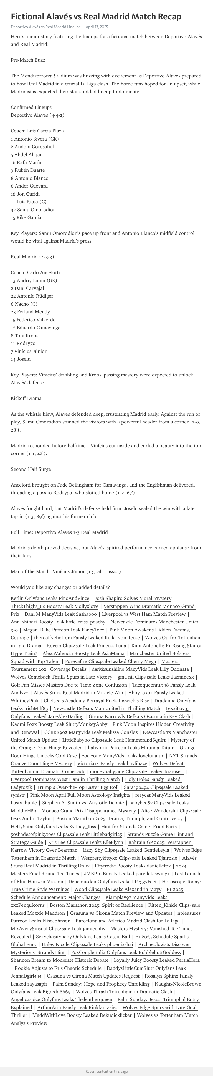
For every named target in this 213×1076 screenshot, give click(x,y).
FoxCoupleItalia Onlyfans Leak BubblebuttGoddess (126, 952)
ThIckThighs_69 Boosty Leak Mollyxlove (54, 606)
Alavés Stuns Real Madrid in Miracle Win (78, 693)
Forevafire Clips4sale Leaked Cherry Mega (110, 661)
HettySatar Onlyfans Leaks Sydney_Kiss (53, 826)
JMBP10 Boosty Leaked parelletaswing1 (126, 873)
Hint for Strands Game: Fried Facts (139, 826)
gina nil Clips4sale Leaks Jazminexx (156, 677)
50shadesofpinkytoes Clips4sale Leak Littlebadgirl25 (66, 834)
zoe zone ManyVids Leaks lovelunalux (123, 756)
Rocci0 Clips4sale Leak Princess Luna (86, 646)
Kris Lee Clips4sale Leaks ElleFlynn (85, 842)
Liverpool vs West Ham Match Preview (144, 614)
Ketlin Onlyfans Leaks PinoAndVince (50, 598)
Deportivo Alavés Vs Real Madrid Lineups (45, 26)
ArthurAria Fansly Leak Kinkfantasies (77, 1007)
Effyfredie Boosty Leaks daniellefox (133, 866)
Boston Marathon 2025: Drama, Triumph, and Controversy (119, 818)
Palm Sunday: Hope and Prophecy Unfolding (101, 984)
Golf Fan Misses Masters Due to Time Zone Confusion (69, 685)
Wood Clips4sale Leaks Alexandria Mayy (117, 889)
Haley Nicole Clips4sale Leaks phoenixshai (87, 944)
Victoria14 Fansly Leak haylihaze (112, 763)
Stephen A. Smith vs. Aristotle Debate (83, 803)
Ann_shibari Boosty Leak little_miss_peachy (58, 622)
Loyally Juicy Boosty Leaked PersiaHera (157, 960)
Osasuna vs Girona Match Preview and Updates (121, 913)
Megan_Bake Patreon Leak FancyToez (63, 630)
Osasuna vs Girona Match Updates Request (93, 976)
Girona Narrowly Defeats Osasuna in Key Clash (139, 716)
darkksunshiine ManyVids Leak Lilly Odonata (140, 669)
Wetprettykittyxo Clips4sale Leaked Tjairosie (129, 858)
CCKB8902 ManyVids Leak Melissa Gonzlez (91, 732)
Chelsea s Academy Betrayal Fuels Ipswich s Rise (96, 701)
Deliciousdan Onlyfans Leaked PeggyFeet (113, 882)
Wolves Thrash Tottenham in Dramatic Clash (124, 992)
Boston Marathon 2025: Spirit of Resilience (96, 905)
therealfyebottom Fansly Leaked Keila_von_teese (87, 638)
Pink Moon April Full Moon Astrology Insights (80, 795)
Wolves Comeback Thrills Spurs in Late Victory (61, 677)
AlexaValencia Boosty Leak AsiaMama (84, 653)
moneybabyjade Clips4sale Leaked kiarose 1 (137, 771)
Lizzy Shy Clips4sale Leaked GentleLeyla (126, 850)
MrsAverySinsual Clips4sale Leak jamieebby (58, 929)
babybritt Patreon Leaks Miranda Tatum (131, 748)
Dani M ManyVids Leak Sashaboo (61, 614)
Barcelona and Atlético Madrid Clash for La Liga (128, 921)
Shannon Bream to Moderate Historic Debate (60, 960)
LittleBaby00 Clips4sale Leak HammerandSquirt (114, 740)
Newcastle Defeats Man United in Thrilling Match (106, 708)
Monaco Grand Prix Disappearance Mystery (89, 811)
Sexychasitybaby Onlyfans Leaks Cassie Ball (83, 937)
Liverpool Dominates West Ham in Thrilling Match (65, 779)
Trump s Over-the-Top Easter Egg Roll (78, 787)
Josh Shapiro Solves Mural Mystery (133, 598)
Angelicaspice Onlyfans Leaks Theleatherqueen (61, 999)
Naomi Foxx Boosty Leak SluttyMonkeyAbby (59, 724)
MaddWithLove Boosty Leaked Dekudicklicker (82, 1015)
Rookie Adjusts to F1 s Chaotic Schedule (58, 968)
